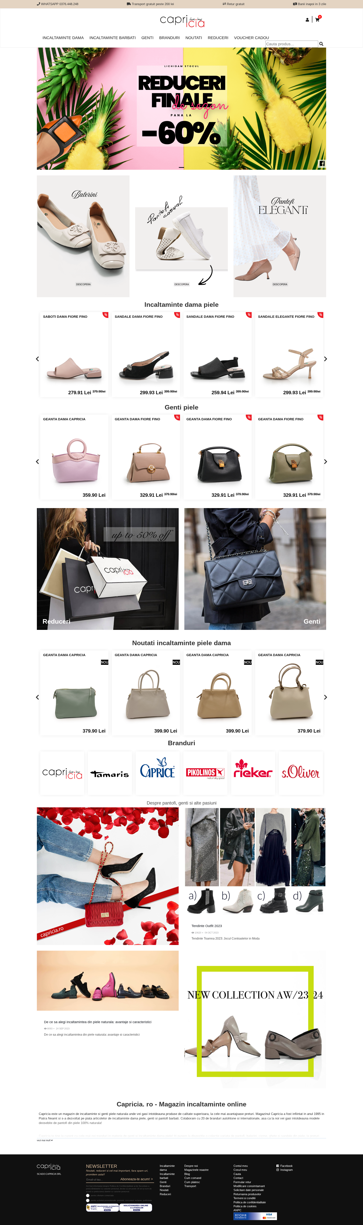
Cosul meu (240, 1169)
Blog (187, 1174)
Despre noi (191, 1165)
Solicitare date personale (248, 1190)
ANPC (237, 1210)
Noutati (193, 37)
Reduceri (218, 37)
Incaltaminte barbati (112, 37)
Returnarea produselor (247, 1194)
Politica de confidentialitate (249, 1202)
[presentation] (37, 359)
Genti (147, 37)
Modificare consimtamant (249, 1186)
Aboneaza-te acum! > (136, 1179)
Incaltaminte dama (63, 37)
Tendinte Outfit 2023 (207, 926)
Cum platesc (192, 1182)
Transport (190, 1186)
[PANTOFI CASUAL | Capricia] (279, 236)
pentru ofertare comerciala (102, 1195)
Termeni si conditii (244, 1198)
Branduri (169, 37)
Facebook (286, 1165)
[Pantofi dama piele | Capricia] (83, 236)
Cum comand (192, 1177)
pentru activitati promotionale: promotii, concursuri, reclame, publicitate (121, 1200)
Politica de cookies (245, 1206)
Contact (238, 1177)
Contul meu (240, 1165)
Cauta (237, 1174)
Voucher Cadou (251, 37)
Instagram (286, 1169)
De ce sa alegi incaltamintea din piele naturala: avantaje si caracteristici (97, 1022)
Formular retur (242, 1182)
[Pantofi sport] (181, 236)
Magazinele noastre (196, 1169)
